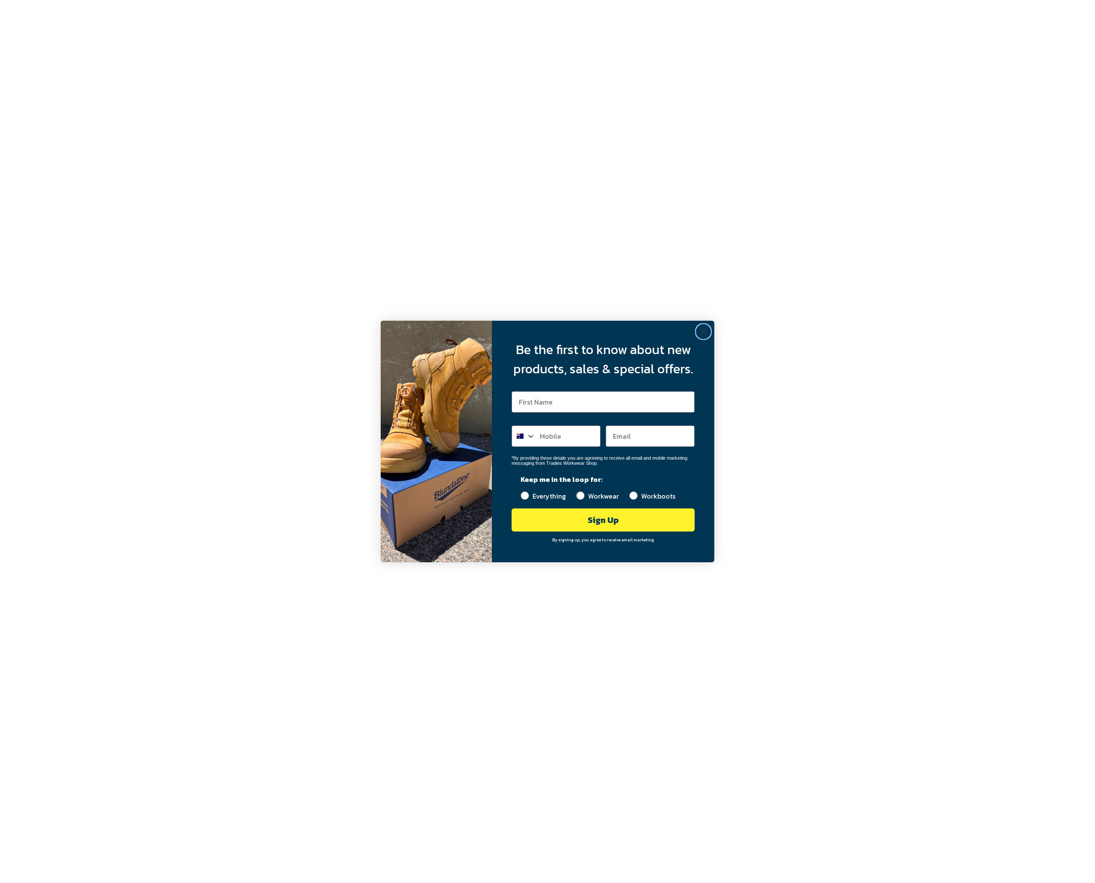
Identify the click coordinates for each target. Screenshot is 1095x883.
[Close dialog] (703, 331)
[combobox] (524, 436)
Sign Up (603, 520)
